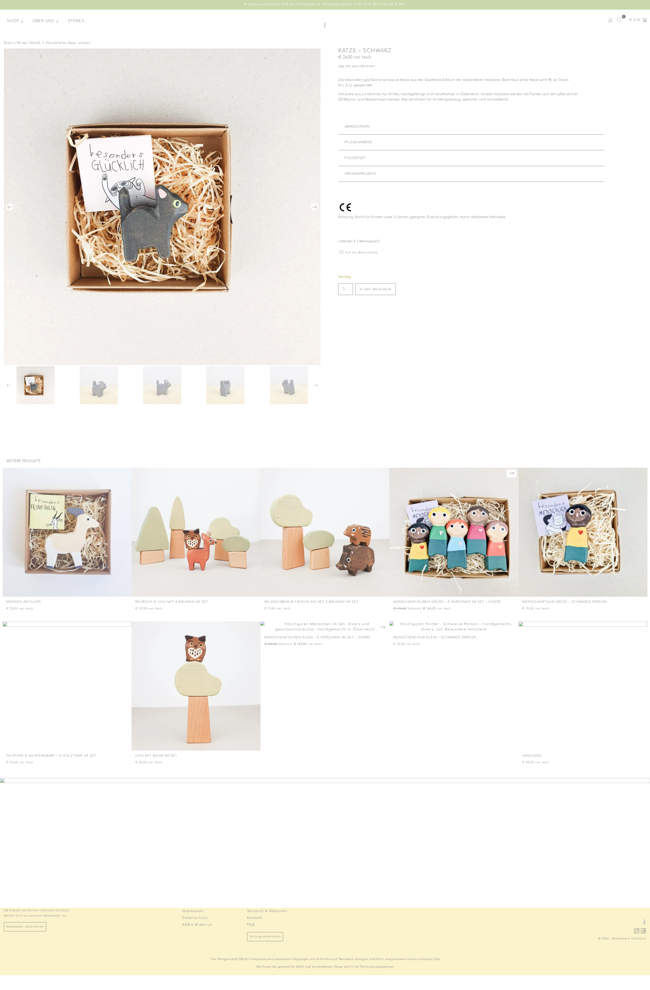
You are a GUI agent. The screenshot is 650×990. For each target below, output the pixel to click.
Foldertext (355, 158)
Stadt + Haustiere (48, 43)
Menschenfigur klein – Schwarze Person (434, 637)
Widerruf (203, 925)
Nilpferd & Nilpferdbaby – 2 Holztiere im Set (51, 755)
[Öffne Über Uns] (57, 21)
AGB (186, 925)
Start (9, 43)
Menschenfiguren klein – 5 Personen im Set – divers (317, 637)
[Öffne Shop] (22, 21)
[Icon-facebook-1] (643, 930)
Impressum (193, 911)
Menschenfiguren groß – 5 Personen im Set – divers (447, 602)
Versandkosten (360, 66)
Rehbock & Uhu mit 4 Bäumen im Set (171, 602)
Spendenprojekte (360, 173)
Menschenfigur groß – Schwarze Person (564, 602)
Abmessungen (357, 126)
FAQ (251, 925)
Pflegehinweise (358, 142)
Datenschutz (195, 918)
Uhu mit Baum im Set (156, 755)
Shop (22, 43)
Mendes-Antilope (23, 602)
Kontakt (255, 918)
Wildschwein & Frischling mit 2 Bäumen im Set (311, 602)
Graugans (532, 755)
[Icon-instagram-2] (636, 930)
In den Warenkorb (376, 289)
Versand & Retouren (267, 911)
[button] (9, 206)
